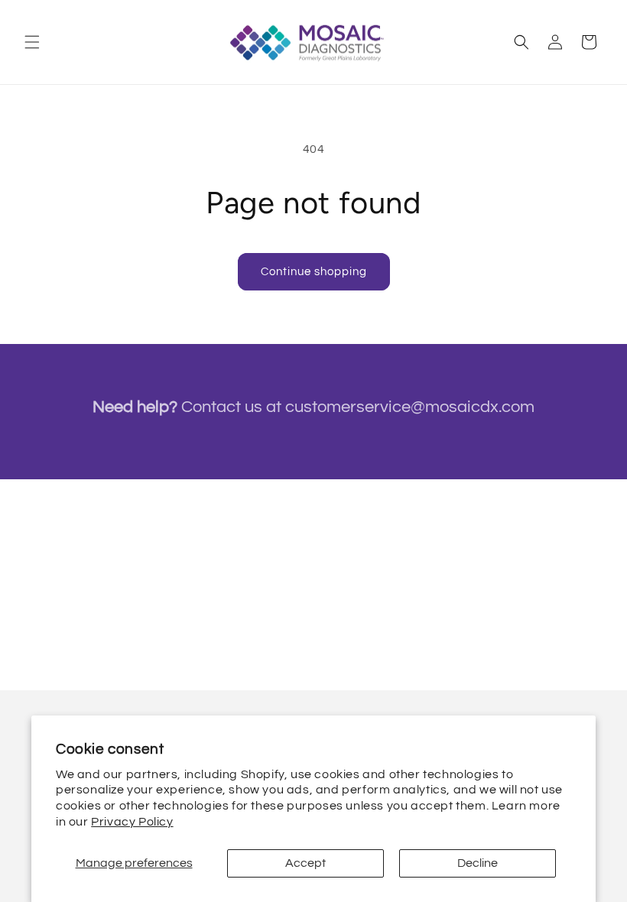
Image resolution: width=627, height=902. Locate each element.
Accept (305, 863)
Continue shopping (314, 271)
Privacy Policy (132, 822)
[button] (32, 42)
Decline (477, 863)
